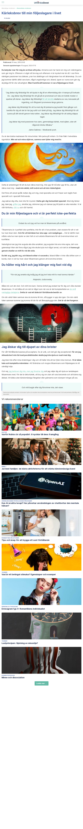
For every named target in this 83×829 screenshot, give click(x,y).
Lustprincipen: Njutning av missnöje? (20, 643)
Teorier (4, 572)
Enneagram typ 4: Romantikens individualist (23, 609)
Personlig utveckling (10, 606)
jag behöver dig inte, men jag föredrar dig (26, 371)
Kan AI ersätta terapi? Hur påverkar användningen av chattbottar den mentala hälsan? (40, 504)
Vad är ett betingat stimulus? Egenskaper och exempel (29, 574)
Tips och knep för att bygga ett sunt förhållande (25, 540)
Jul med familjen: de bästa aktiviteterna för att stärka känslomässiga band (38, 469)
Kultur (4, 432)
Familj (4, 466)
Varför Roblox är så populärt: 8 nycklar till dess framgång (30, 434)
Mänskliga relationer (8, 8)
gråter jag (17, 204)
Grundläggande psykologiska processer (17, 501)
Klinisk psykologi (8, 675)
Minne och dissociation (13, 677)
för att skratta (48, 99)
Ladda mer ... (41, 683)
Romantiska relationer (24, 8)
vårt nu (16, 207)
